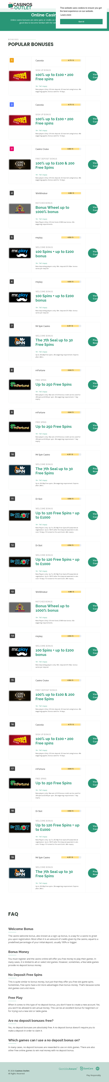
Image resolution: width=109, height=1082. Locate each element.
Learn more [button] (65, 15)
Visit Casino (95, 76)
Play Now (95, 341)
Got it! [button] (81, 22)
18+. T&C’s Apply (41, 86)
